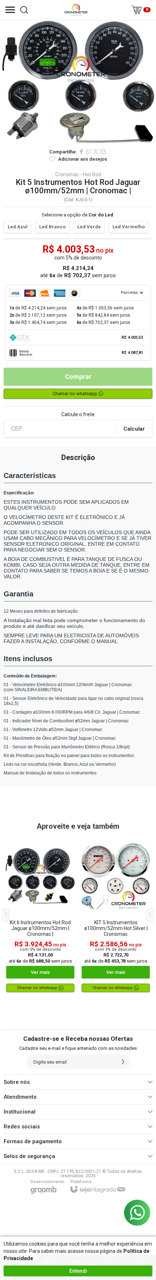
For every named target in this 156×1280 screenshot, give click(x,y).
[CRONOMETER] (76, 10)
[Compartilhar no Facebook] (81, 151)
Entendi (78, 1271)
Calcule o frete (78, 414)
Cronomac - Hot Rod (78, 174)
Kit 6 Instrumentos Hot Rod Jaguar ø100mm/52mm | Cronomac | (40, 928)
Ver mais (40, 972)
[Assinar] (123, 1062)
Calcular (134, 429)
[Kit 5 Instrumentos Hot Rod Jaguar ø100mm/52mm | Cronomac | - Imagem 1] (78, 82)
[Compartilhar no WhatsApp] (88, 151)
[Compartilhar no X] (95, 151)
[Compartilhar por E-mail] (103, 151)
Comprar (78, 376)
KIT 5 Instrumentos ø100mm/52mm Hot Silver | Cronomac (116, 928)
